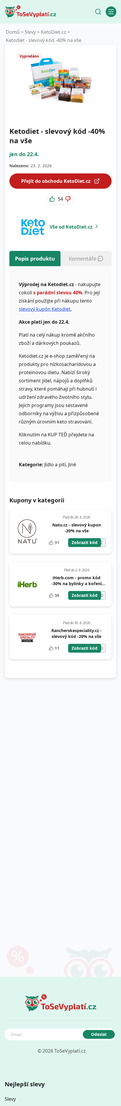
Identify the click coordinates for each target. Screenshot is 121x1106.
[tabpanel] (60, 374)
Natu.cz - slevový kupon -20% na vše (76, 527)
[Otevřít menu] (111, 11)
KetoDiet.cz (53, 32)
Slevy (30, 32)
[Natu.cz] (27, 531)
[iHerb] (27, 584)
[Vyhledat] (98, 11)
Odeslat (99, 1034)
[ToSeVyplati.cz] (30, 12)
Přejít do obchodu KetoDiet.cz (55, 181)
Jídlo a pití (55, 464)
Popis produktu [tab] (35, 258)
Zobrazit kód (85, 542)
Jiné (72, 464)
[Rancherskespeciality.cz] (27, 637)
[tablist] (60, 258)
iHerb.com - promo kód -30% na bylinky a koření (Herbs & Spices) (76, 583)
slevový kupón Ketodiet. (45, 309)
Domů (13, 32)
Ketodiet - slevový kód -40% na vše (43, 40)
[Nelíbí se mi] (68, 199)
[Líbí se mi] (52, 199)
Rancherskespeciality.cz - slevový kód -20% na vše (76, 633)
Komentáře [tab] (82, 258)
